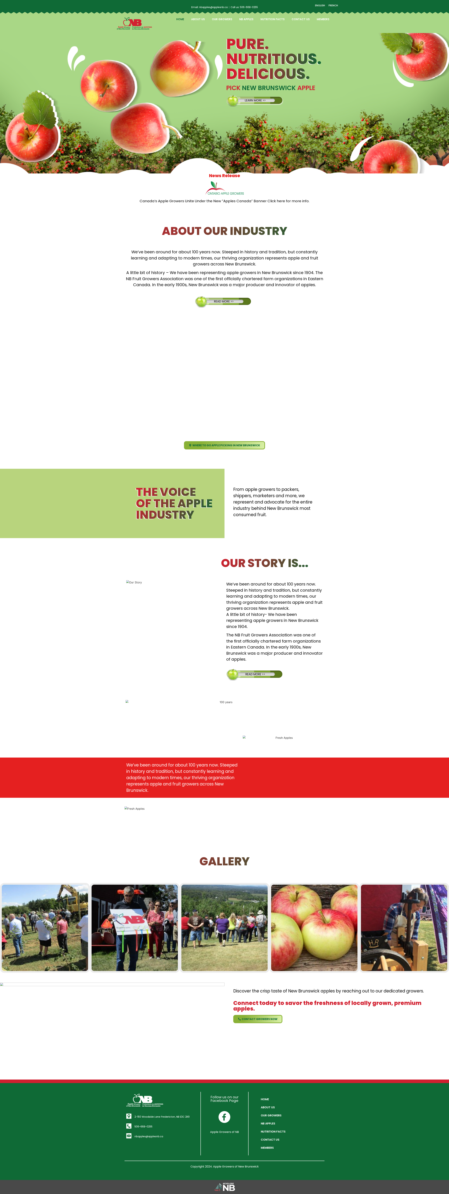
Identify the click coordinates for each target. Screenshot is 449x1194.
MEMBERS (323, 19)
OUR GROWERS (222, 19)
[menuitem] (320, 5)
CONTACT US (301, 19)
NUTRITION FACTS (272, 19)
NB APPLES (246, 19)
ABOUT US (198, 19)
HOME (180, 19)
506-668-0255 (143, 1126)
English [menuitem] (320, 5)
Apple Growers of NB (224, 1132)
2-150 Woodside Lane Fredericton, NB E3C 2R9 (162, 1117)
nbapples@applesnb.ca (149, 1136)
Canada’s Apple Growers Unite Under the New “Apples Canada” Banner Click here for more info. (224, 201)
